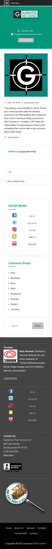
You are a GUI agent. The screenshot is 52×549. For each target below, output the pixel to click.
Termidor (41, 528)
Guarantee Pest (31, 102)
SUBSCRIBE (32, 244)
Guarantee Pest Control (34, 543)
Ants (13, 273)
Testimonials (20, 533)
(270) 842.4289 (10, 451)
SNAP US (32, 237)
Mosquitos (16, 293)
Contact (34, 533)
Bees (13, 283)
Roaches (15, 299)
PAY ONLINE (26, 40)
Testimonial (13, 137)
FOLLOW (32, 230)
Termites (15, 309)
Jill (9, 172)
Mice (13, 288)
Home (9, 528)
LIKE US (32, 216)
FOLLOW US (32, 223)
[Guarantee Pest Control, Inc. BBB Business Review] (12, 471)
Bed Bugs (15, 278)
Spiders (14, 304)
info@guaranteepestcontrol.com (28, 34)
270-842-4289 (27, 31)
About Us (18, 528)
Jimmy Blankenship (15, 181)
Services (30, 528)
